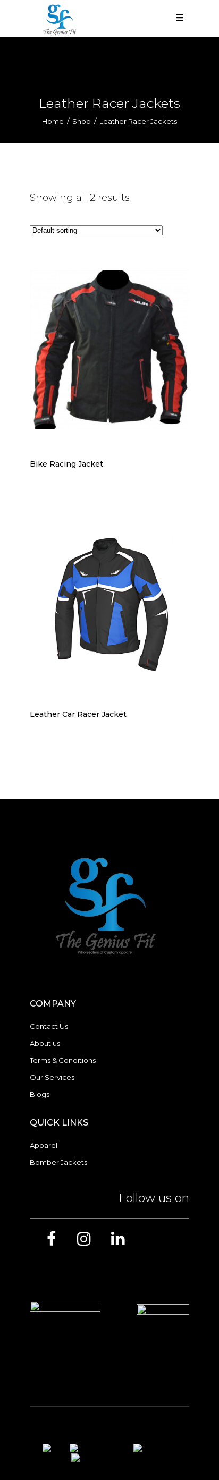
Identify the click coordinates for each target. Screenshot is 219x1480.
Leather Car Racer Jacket (78, 714)
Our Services (52, 1077)
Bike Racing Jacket (66, 464)
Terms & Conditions (63, 1060)
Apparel (43, 1145)
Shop (81, 121)
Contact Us (49, 1026)
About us (45, 1043)
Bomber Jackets (58, 1162)
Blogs (39, 1094)
